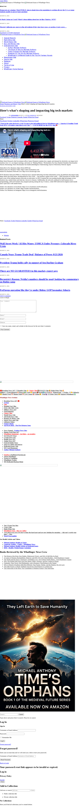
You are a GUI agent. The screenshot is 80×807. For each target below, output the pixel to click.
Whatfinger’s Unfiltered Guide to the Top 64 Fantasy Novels (30, 55)
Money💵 (22, 392)
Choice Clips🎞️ (34, 390)
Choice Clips (8, 413)
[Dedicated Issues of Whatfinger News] (25, 34)
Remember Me (7, 737)
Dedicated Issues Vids (11, 446)
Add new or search (6, 790)
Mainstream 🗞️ (58, 392)
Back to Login (4, 763)
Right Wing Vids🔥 (57, 390)
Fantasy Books (9, 424)
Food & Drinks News (11, 443)
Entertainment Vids (11, 46)
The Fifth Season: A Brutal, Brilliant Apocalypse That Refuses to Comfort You (28, 566)
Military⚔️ (3, 392)
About (6, 63)
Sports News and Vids (11, 420)
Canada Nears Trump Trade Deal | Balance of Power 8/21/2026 (31, 254)
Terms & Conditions (10, 458)
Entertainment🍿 (13, 392)
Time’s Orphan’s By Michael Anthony (21, 51)
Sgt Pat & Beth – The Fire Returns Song (17, 425)
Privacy (6, 67)
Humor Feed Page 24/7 (11, 432)
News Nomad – (15, 430)
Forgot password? (5, 744)
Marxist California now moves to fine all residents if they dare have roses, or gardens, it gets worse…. (33, 27)
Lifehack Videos (9, 422)
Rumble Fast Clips (10, 406)
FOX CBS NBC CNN (11, 408)
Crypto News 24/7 (10, 437)
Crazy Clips (8, 527)
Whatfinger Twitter (10, 460)
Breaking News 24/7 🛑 (12, 401)
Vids (5, 404)
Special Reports (10, 38)
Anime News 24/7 (9, 441)
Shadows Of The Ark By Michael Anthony (23, 53)
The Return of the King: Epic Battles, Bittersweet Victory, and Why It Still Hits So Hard (31, 556)
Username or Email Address (8, 730)
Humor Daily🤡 (18, 394)
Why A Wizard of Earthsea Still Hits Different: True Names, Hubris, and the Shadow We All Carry (34, 565)
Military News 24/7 (10, 410)
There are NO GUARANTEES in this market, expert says (29, 271)
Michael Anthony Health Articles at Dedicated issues (21, 546)
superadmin (14, 115)
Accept (2, 780)
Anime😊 (38, 394)
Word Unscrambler (10, 536)
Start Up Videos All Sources (13, 444)
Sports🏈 (35, 392)
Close (2, 782)
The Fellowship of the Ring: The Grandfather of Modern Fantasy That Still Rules (29, 568)
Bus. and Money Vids (12, 44)
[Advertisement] (40, 85)
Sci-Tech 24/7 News (10, 436)
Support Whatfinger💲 (68, 394)
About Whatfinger (10, 456)
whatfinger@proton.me (15, 455)
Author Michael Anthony (17, 48)
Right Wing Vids (9, 40)
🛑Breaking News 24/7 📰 (9, 390)
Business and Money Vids (8, 105)
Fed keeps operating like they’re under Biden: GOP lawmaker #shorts (35, 290)
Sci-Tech (47, 392)
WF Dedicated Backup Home (13, 462)
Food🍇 (44, 394)
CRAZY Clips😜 (45, 390)
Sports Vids (8, 59)
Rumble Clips (22, 390)
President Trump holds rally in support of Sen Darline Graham (31, 262)
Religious (7, 61)
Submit (21, 714)
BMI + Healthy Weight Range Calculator (17, 548)
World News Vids (10, 42)
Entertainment (9, 411)
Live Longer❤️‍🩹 (29, 394)
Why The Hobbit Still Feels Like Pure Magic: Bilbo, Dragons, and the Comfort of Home (31, 561)
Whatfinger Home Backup (13, 69)
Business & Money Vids (12, 418)
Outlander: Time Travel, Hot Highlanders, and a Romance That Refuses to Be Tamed (30, 563)
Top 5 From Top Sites (11, 525)
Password (3, 734)
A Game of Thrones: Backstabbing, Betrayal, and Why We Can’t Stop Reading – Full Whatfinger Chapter (36, 558)
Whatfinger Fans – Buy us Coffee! (15, 531)
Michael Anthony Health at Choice (15, 542)
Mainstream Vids (10, 57)
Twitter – (66, 392)
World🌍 (41, 392)
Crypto (27, 392)
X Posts (6, 403)
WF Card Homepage (11, 448)
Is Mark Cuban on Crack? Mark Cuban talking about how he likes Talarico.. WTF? (28, 19)
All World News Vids (11, 417)
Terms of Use (9, 65)
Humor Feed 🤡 (7, 394)
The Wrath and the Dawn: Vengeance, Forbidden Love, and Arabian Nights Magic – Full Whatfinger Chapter (37, 559)
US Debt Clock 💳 (54, 394)
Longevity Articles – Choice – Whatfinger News (19, 544)
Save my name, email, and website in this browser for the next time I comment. (26, 326)
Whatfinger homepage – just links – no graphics (19, 434)
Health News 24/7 (9, 439)
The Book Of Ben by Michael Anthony (22, 50)
